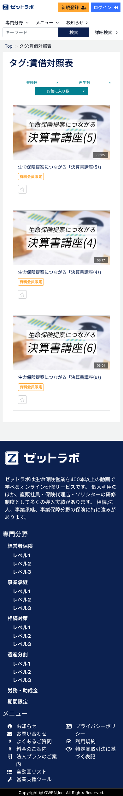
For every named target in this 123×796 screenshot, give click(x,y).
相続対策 (18, 618)
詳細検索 (104, 32)
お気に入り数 (58, 91)
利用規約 (85, 741)
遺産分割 (18, 655)
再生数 (84, 82)
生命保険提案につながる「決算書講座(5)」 (60, 167)
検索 (73, 32)
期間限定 (18, 702)
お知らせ (75, 22)
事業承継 (18, 582)
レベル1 (21, 555)
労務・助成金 (23, 691)
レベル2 (22, 563)
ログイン (102, 7)
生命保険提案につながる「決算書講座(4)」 (60, 272)
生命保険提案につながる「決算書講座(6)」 (60, 377)
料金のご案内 (31, 749)
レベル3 (22, 572)
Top (9, 46)
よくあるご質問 (34, 741)
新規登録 (70, 7)
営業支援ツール (34, 779)
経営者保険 (20, 546)
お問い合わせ (31, 734)
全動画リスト (31, 772)
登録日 (32, 82)
